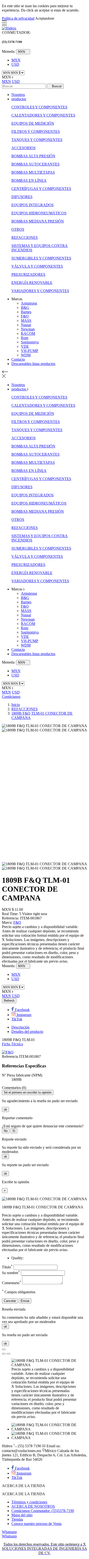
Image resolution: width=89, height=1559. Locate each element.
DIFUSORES (22, 197)
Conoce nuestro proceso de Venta (36, 1524)
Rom (24, 338)
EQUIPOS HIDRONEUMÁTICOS (38, 213)
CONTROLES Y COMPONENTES (39, 107)
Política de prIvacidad (18, 18)
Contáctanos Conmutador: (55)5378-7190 (42, 1511)
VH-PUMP (29, 351)
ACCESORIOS (23, 148)
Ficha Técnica (12, 1044)
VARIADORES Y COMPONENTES (40, 291)
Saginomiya (30, 342)
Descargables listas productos (33, 364)
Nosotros (18, 95)
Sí (13, 1131)
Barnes (26, 312)
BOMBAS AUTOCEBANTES (35, 164)
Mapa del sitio (22, 1515)
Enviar (25, 1301)
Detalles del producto (27, 1032)
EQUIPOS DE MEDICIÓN (32, 123)
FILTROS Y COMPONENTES (35, 131)
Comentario (11, 1283)
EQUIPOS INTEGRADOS (32, 205)
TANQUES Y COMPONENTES (36, 140)
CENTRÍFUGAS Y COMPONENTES (41, 189)
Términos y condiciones (29, 1502)
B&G (25, 308)
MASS (26, 320)
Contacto (18, 359)
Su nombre (11, 1273)
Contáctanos (11, 696)
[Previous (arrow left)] (4, 1353)
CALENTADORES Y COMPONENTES (43, 115)
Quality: (17, 1258)
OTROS (17, 229)
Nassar (26, 325)
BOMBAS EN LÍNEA (29, 180)
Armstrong (29, 303)
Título (7, 1267)
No (6, 1131)
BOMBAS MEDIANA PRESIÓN (37, 221)
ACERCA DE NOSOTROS (33, 1506)
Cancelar (10, 1301)
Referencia (10, 1056)
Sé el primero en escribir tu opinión (28, 1092)
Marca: (7, 922)
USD (15, 64)
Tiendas (17, 1519)
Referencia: (11, 918)
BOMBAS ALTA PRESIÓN (33, 156)
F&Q (25, 316)
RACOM (28, 333)
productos (18, 99)
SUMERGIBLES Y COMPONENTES (41, 258)
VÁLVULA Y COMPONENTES (37, 266)
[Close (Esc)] (4, 1349)
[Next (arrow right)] (8, 1353)
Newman (28, 329)
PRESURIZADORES (28, 274)
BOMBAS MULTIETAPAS (33, 172)
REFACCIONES (24, 237)
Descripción (20, 1027)
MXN (15, 60)
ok (5, 1109)
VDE (25, 346)
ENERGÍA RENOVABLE (31, 283)
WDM (26, 355)
